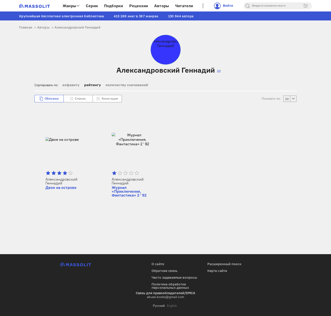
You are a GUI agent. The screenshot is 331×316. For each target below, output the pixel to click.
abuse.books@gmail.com (165, 297)
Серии (92, 6)
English (172, 305)
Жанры (69, 6)
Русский (159, 305)
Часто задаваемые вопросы (174, 277)
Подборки (113, 6)
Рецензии (138, 6)
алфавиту (70, 85)
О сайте (158, 264)
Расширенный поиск (224, 264)
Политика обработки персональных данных (170, 285)
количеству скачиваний (127, 85)
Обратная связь (164, 271)
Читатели (184, 6)
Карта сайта (217, 271)
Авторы (161, 6)
